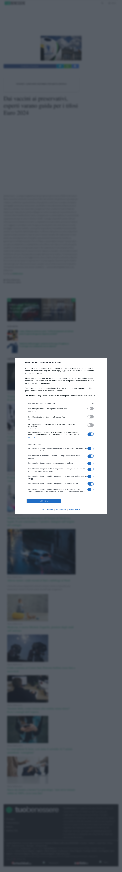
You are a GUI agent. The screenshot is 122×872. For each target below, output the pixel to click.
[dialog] (61, 436)
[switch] (90, 408)
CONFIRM (43, 501)
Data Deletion (47, 509)
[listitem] (61, 403)
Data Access (61, 509)
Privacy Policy (74, 509)
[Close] (102, 362)
